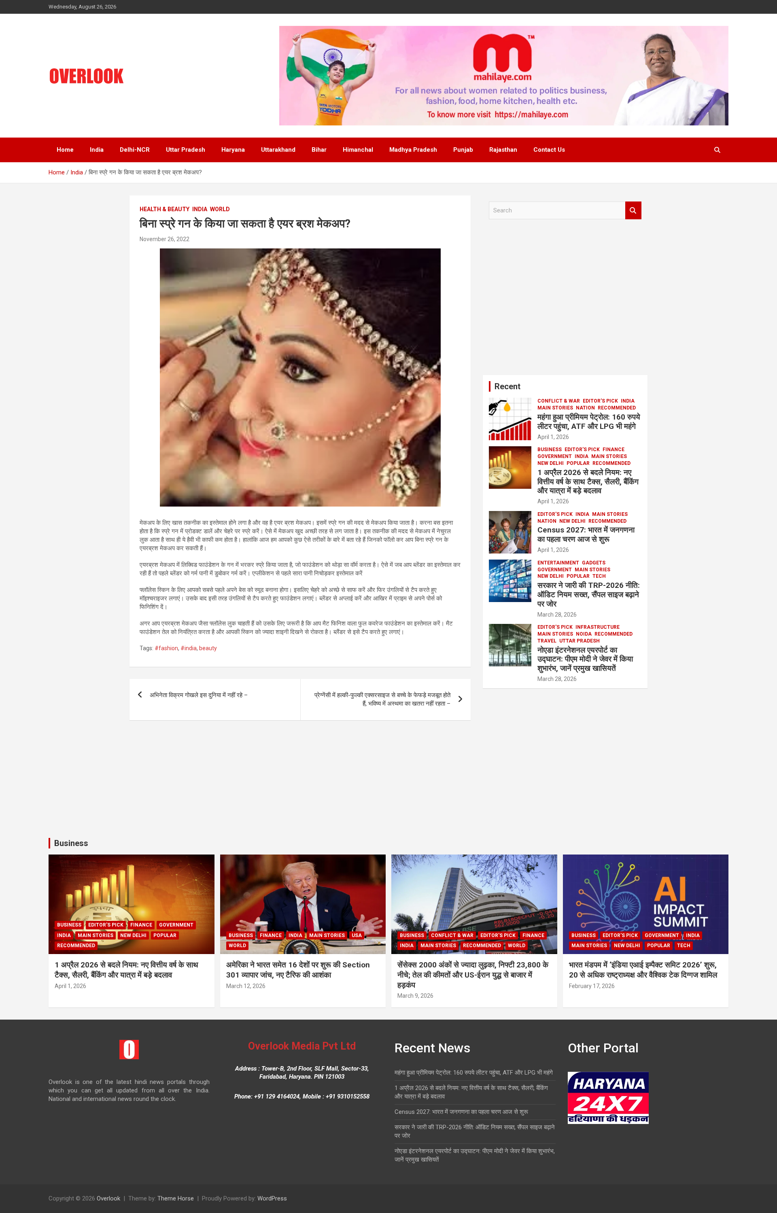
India (97, 149)
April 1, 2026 (553, 437)
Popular (578, 463)
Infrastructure (597, 627)
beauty (208, 648)
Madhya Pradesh (413, 149)
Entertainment (558, 563)
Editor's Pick (600, 401)
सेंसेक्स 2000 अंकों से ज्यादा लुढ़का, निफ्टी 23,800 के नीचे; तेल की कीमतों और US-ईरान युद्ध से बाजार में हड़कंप (472, 974)
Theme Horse (175, 1198)
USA (357, 935)
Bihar (319, 149)
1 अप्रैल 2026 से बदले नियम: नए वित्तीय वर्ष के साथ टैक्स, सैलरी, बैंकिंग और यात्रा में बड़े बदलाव (588, 482)
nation (585, 408)
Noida (584, 634)
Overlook (108, 1198)
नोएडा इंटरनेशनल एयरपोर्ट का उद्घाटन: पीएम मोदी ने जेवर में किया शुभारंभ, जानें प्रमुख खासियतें (585, 659)
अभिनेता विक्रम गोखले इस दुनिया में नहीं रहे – (199, 695)
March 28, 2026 (557, 614)
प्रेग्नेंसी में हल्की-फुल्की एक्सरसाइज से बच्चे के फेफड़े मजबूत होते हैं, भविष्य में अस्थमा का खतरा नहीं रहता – (382, 699)
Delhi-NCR (135, 149)
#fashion (166, 648)
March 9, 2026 (415, 995)
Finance (613, 449)
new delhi (550, 463)
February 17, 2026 (592, 986)
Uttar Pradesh (185, 149)
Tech (599, 576)
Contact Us (549, 149)
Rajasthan (503, 149)
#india (188, 648)
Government (554, 456)
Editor (201, 239)
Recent (507, 386)
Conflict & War (558, 401)
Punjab (463, 149)
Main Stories (555, 408)
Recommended (617, 408)
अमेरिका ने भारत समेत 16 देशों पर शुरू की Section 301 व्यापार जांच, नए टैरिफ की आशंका (298, 970)
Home (65, 149)
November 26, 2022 (164, 239)
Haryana (233, 149)
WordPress (272, 1198)
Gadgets (593, 563)
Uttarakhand (278, 149)
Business (549, 449)
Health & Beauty (164, 209)
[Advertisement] (565, 300)
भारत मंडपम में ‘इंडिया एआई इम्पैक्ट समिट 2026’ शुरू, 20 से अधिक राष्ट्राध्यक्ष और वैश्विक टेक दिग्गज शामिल (643, 970)
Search (633, 210)
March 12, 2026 (245, 986)
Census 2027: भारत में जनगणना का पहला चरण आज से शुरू (586, 534)
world (220, 209)
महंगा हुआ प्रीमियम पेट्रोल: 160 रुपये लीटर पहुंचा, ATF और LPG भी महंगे (588, 421)
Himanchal (358, 149)
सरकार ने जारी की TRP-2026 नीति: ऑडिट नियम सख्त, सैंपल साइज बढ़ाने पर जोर (588, 595)
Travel (546, 641)
